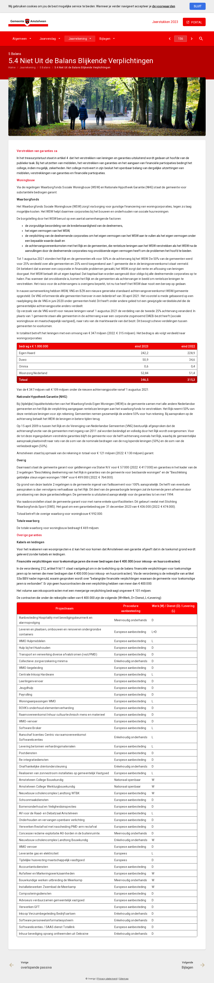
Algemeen (20, 38)
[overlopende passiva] (169, 39)
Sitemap (124, 978)
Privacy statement (107, 978)
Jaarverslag (47, 38)
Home (11, 67)
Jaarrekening (78, 38)
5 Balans (45, 67)
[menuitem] (21, 39)
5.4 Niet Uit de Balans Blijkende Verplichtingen (82, 67)
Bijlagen (105, 38)
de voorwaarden (163, 6)
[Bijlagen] (191, 39)
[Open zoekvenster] (201, 39)
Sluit (197, 6)
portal (196, 22)
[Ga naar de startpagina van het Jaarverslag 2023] (28, 21)
